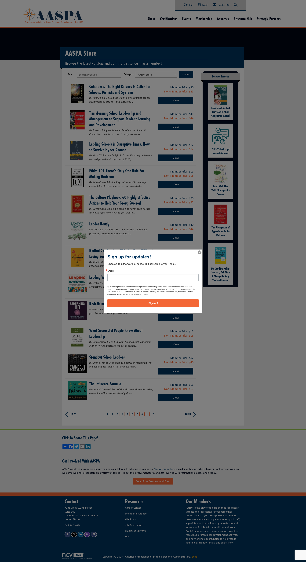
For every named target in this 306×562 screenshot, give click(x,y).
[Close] (199, 252)
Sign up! (153, 303)
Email (110, 271)
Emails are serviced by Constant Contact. (133, 294)
